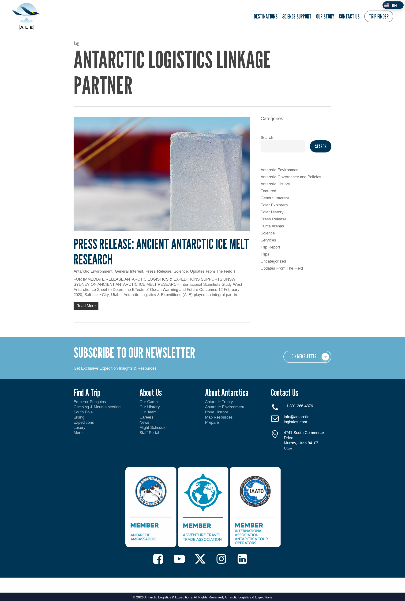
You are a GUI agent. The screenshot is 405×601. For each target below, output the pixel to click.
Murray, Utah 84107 (301, 443)
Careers (146, 417)
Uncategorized (273, 261)
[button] (307, 357)
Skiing (79, 417)
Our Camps (149, 402)
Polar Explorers (274, 205)
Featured (268, 191)
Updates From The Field (211, 271)
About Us (150, 392)
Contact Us (284, 392)
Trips (265, 254)
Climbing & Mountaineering (97, 407)
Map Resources (219, 417)
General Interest (129, 271)
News (144, 422)
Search (267, 137)
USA (288, 448)
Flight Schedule (152, 427)
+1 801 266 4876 (298, 406)
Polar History (272, 212)
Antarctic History (275, 184)
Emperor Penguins (90, 402)
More (78, 432)
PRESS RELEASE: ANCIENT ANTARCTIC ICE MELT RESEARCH (161, 251)
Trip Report (270, 247)
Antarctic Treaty (219, 402)
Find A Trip (87, 392)
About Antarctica (226, 392)
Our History (149, 407)
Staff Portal (149, 432)
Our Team (148, 412)
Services (268, 240)
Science (181, 271)
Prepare (212, 422)
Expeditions (84, 422)
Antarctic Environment (93, 271)
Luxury (80, 427)
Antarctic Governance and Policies (291, 177)
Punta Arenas (272, 226)
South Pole (83, 412)
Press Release (158, 271)
